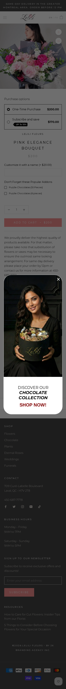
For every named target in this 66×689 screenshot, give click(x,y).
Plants (8, 446)
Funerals (10, 465)
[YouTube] (31, 506)
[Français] (55, 18)
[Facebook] (5, 506)
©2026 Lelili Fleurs (27, 645)
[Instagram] (22, 506)
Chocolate (11, 440)
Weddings (11, 459)
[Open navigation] (5, 17)
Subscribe (19, 592)
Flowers (9, 433)
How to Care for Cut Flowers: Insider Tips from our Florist (32, 616)
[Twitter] (14, 506)
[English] (50, 18)
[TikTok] (39, 506)
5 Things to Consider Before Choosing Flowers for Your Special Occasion (30, 627)
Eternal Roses (13, 453)
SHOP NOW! (33, 405)
